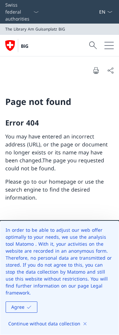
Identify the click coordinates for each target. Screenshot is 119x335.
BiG (24, 46)
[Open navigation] (109, 45)
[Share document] (110, 70)
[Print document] (96, 70)
